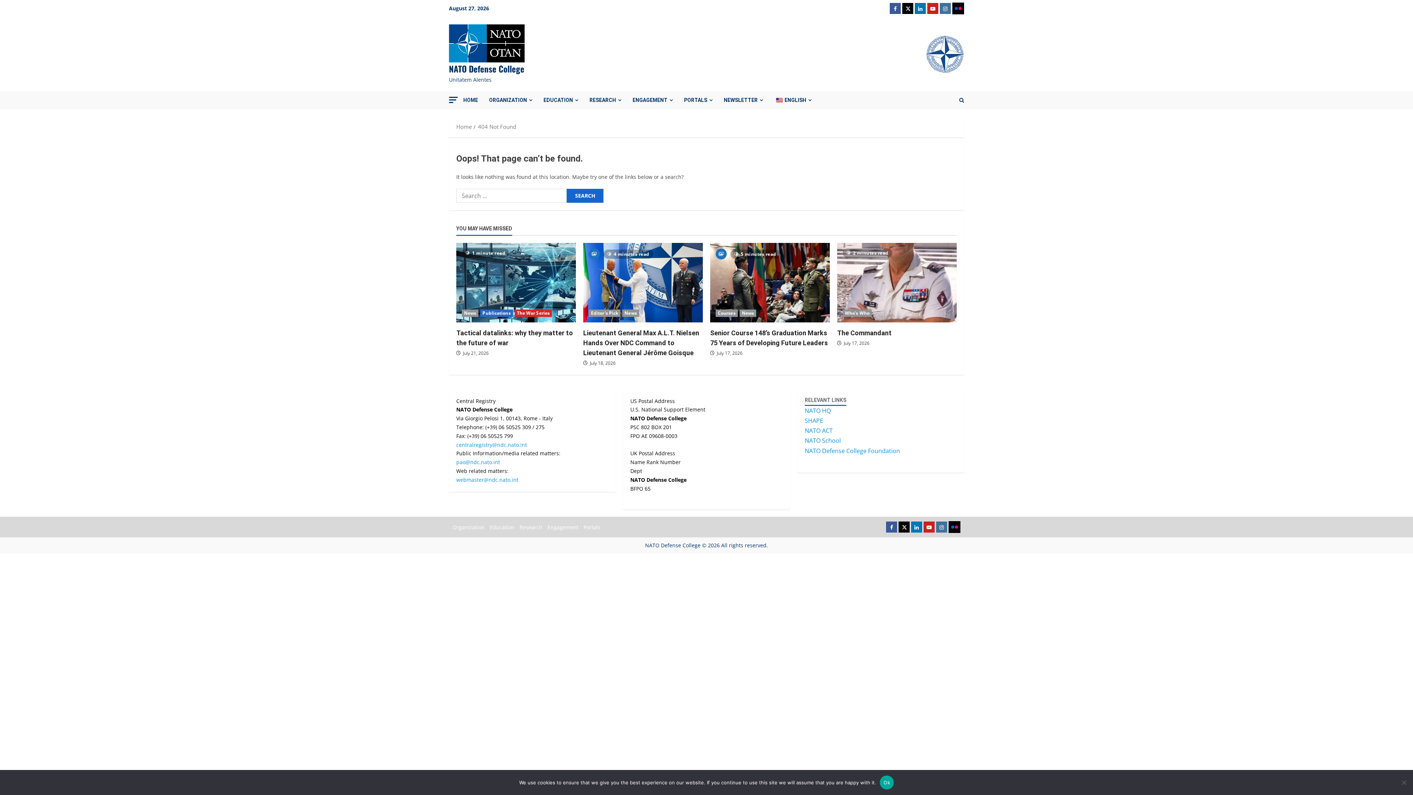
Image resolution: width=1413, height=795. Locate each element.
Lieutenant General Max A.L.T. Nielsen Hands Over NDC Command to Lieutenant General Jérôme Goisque (641, 343)
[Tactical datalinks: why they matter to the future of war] (516, 283)
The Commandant (864, 333)
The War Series (533, 313)
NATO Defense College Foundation (852, 451)
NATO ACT (819, 431)
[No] (1403, 782)
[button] (453, 100)
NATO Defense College (486, 69)
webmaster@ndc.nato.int (487, 479)
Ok (886, 782)
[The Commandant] (897, 283)
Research (602, 100)
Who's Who (857, 313)
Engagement (650, 100)
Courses (727, 313)
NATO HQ (818, 411)
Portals (695, 100)
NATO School (823, 441)
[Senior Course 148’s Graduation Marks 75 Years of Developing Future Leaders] (770, 283)
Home (470, 100)
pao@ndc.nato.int (478, 462)
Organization (508, 100)
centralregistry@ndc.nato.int (491, 444)
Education (558, 100)
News (470, 313)
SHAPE (814, 421)
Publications (496, 313)
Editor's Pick (604, 313)
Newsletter (741, 100)
